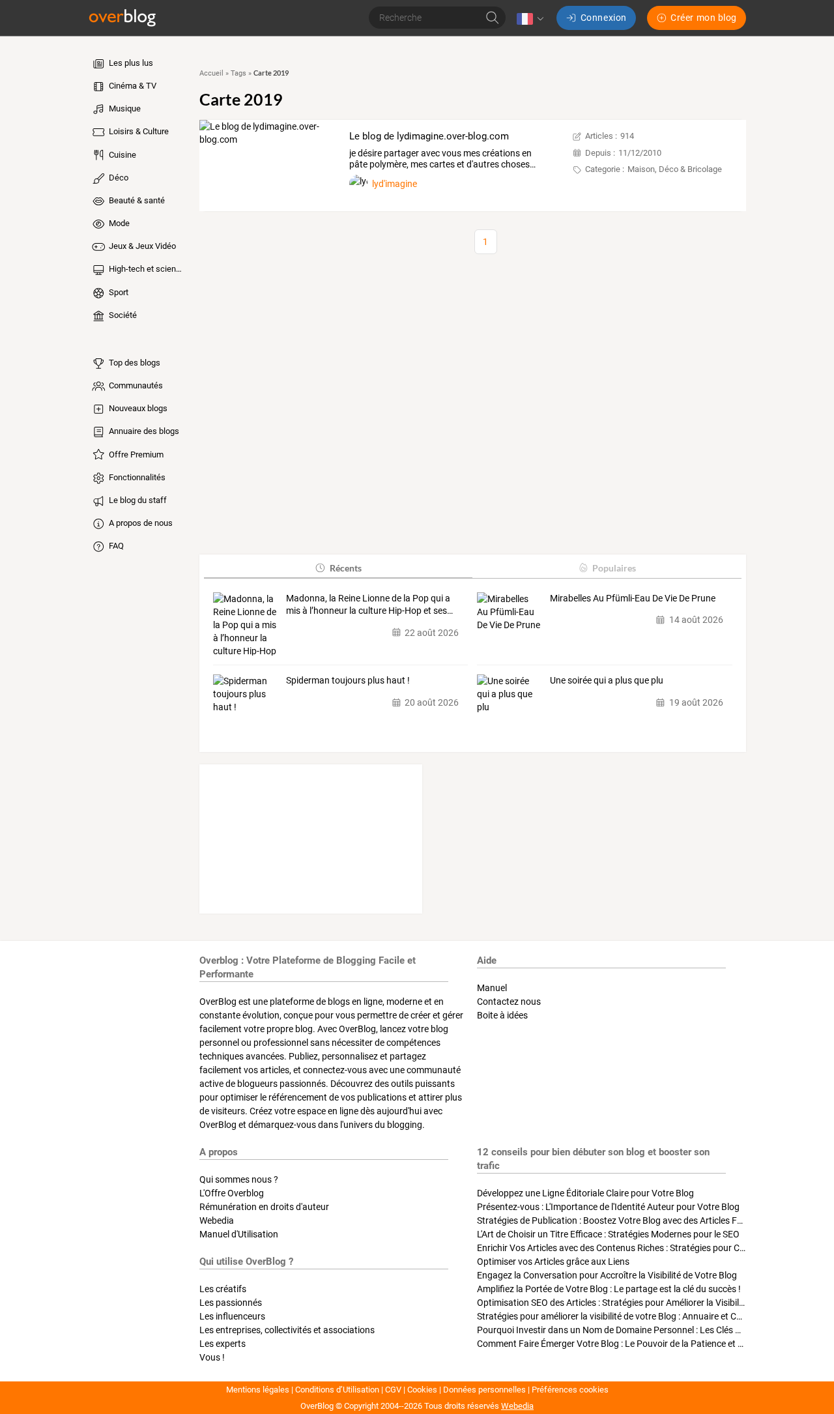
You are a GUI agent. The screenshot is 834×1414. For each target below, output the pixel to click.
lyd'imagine (394, 184)
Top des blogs (133, 363)
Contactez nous (509, 1001)
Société (122, 315)
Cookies (422, 1389)
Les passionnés (230, 1302)
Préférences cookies (570, 1389)
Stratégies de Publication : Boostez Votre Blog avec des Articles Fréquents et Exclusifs (648, 1220)
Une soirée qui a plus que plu (606, 680)
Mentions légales (257, 1389)
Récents (346, 567)
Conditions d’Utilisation (337, 1389)
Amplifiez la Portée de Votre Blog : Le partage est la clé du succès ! (609, 1289)
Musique (124, 108)
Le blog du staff (137, 500)
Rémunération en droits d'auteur (264, 1207)
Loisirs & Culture (138, 131)
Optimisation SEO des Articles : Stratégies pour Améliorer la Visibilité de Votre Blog (641, 1302)
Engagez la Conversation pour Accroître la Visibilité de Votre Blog (607, 1275)
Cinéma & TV (131, 86)
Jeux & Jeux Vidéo (141, 246)
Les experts (222, 1343)
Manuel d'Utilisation (238, 1234)
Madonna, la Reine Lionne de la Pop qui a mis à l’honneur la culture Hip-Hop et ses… (369, 604)
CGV (393, 1389)
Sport (117, 292)
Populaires (614, 567)
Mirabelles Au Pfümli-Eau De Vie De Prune (632, 598)
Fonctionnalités (136, 477)
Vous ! (212, 1357)
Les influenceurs (232, 1316)
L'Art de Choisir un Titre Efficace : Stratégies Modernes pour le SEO (608, 1234)
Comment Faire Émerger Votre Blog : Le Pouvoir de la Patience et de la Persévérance (645, 1343)
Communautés (135, 385)
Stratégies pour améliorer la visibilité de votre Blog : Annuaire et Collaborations (633, 1316)
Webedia (216, 1220)
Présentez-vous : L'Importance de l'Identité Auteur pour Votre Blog (608, 1207)
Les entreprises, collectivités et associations (287, 1330)
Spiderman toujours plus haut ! (348, 680)
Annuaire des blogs (143, 431)
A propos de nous (140, 523)
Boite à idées (502, 1015)
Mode (118, 223)
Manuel (492, 988)
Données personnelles (484, 1389)
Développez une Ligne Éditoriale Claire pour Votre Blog (585, 1193)
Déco (117, 177)
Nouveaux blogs (137, 408)
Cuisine (121, 155)
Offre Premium (135, 454)
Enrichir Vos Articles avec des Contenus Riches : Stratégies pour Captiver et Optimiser (647, 1248)
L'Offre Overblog (231, 1193)
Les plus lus (130, 63)
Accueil (211, 73)
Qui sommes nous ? (238, 1179)
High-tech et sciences (146, 269)
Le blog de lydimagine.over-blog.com (429, 136)
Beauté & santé (136, 200)
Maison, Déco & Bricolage (674, 169)
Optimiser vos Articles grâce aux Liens (553, 1261)
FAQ (115, 546)
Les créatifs (222, 1289)
